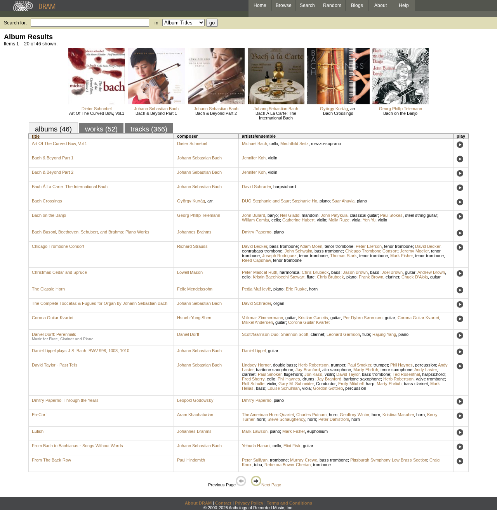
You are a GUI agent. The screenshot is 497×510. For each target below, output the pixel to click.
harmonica (289, 272)
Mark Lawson (255, 431)
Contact (223, 503)
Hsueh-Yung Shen (194, 317)
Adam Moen (311, 246)
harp (370, 383)
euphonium (317, 431)
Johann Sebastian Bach (156, 108)
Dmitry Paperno (256, 232)
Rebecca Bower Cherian (287, 464)
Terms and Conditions (289, 503)
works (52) (101, 129)
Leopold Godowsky (195, 400)
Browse (284, 5)
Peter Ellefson (369, 246)
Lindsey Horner (256, 365)
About (380, 5)
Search (307, 5)
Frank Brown (371, 277)
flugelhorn (293, 374)
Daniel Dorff (188, 334)
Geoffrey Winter (354, 414)
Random (332, 5)
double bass (284, 365)
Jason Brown (355, 272)
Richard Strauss (192, 246)
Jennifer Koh (254, 158)
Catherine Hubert (298, 220)
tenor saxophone (396, 369)
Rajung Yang (384, 334)
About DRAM (198, 503)
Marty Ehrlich (365, 369)
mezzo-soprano (326, 143)
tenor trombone (339, 246)
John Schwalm (298, 251)
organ (278, 303)
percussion (425, 365)
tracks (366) (148, 129)
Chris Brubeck (315, 272)
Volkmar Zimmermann (262, 317)
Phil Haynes (401, 365)
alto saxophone (336, 369)
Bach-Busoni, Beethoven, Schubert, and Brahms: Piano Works (90, 232)
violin (272, 158)
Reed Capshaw (256, 260)
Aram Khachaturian (195, 414)
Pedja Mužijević (256, 289)
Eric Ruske (296, 289)
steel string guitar (421, 215)
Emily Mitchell (350, 383)
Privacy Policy (249, 503)
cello (273, 143)
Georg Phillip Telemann (400, 108)
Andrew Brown (431, 272)
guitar (410, 272)
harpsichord (284, 186)
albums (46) (53, 129)
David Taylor (348, 374)
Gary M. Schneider (296, 383)
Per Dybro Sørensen (362, 317)
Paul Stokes (391, 215)
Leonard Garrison (343, 334)
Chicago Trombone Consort (58, 246)
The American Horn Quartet (268, 414)
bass (336, 272)
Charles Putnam (311, 414)
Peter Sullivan (255, 460)
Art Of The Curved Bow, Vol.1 (96, 113)
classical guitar (364, 215)
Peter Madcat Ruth (259, 272)
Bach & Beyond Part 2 (216, 113)
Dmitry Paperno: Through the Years (65, 400)
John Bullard (253, 215)
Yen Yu (369, 220)
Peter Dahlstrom (333, 419)
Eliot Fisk (292, 445)
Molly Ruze (338, 220)
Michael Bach (254, 143)
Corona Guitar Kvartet (52, 317)
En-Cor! (39, 414)
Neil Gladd (289, 215)
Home (260, 5)
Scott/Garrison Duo (260, 334)
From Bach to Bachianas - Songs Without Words (77, 445)
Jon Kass (313, 374)
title (36, 136)
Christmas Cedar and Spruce (59, 272)
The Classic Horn (48, 289)
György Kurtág (334, 108)
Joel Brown (392, 272)
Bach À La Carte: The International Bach (275, 115)
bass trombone (283, 246)
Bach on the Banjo (400, 113)
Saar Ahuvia (343, 201)
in (156, 23)
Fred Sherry (253, 379)
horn (313, 289)
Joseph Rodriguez (279, 255)
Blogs (357, 5)
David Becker (254, 246)
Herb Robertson (313, 365)
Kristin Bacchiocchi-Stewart (278, 277)
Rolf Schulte (253, 383)
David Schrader (256, 186)
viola (356, 220)
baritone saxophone (274, 369)
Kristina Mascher (398, 414)
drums (308, 379)
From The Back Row (51, 460)
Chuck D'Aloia (414, 277)
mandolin (310, 215)
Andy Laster (425, 369)
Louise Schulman (284, 388)
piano (325, 201)
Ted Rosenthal (406, 374)
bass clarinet (416, 383)
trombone (279, 460)
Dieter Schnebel (96, 108)
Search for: (15, 23)
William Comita (255, 220)
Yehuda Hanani (256, 445)
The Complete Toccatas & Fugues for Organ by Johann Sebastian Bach (99, 303)
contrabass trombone (262, 251)
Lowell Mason (190, 272)
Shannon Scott (294, 334)
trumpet (338, 365)
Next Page (271, 484)
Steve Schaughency (286, 419)
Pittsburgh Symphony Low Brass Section (388, 460)
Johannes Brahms (194, 232)
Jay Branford (307, 369)
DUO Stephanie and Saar (266, 201)
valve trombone (430, 379)
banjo (273, 215)
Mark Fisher (401, 255)
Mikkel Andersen (257, 322)
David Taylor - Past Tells (55, 365)
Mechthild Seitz (294, 143)
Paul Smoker (359, 365)
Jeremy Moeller (414, 251)
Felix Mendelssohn (194, 289)
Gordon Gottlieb (328, 388)
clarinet (392, 277)
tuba (258, 464)
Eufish (37, 431)
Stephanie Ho (304, 201)
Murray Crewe (303, 460)
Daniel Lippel (254, 350)
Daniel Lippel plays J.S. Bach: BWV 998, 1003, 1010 (80, 350)
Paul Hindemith (191, 460)
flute (311, 277)
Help (404, 5)
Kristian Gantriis (313, 317)
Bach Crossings (338, 113)
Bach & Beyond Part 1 (156, 113)
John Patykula (334, 215)
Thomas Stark (343, 255)
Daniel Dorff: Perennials (54, 334)
